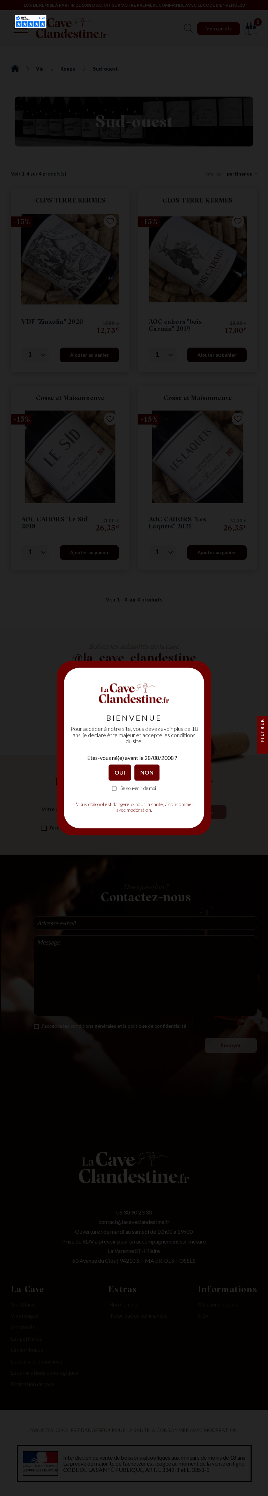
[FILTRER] (262, 748)
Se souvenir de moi (138, 788)
